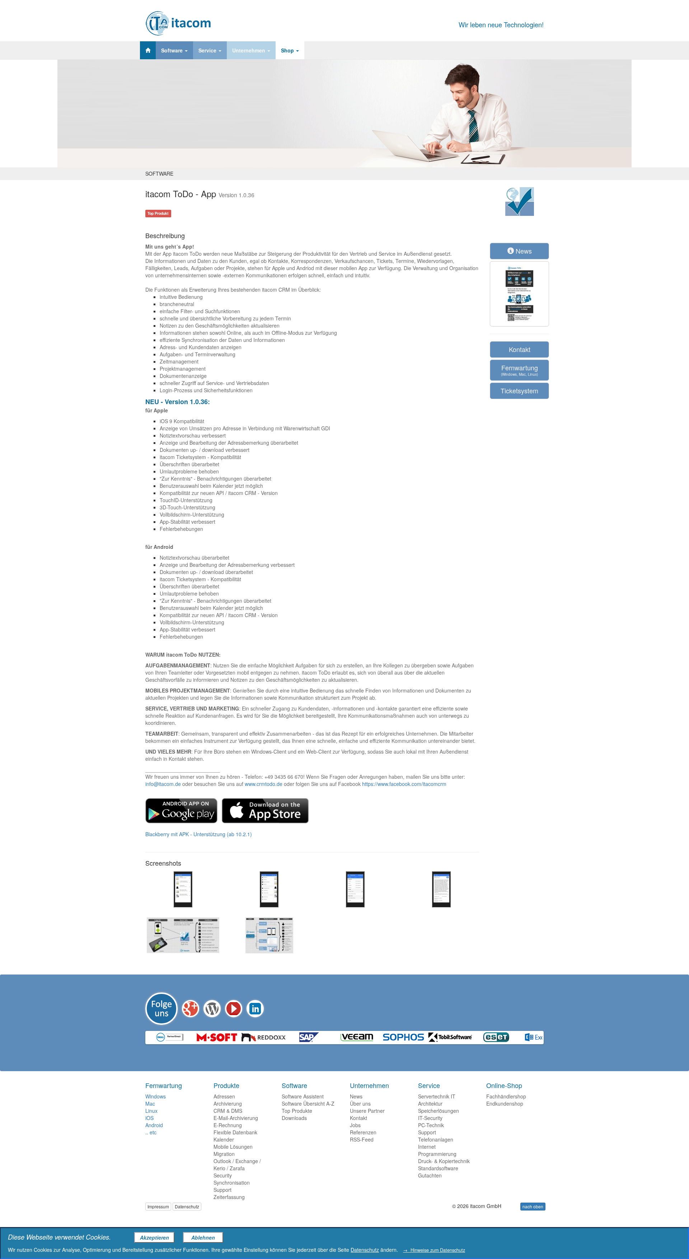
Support (222, 1189)
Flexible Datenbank (235, 1132)
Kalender (224, 1139)
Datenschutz (187, 1206)
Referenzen (363, 1132)
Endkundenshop (504, 1103)
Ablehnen (203, 1237)
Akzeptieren (154, 1237)
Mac (150, 1103)
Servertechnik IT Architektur (436, 1100)
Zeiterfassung (229, 1196)
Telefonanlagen (435, 1139)
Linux (151, 1110)
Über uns (360, 1103)
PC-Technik (431, 1125)
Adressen (224, 1096)
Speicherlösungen (438, 1110)
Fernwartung (519, 370)
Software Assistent (303, 1096)
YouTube (233, 1008)
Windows (155, 1096)
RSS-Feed (362, 1139)
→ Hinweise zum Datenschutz (434, 1250)
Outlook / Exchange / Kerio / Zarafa (237, 1164)
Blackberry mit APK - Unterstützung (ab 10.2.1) (198, 834)
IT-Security (430, 1117)
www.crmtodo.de (263, 783)
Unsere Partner (367, 1110)
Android (154, 1125)
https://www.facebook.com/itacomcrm (404, 783)
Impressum (158, 1206)
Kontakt (519, 349)
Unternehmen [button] (249, 50)
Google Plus (190, 1008)
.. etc (150, 1132)
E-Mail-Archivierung (236, 1117)
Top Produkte (297, 1110)
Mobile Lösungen (233, 1146)
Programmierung (437, 1153)
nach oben (532, 1206)
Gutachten (430, 1175)
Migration (224, 1153)
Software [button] (172, 50)
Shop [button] (288, 50)
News (523, 250)
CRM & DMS (228, 1110)
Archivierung (228, 1103)
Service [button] (208, 50)
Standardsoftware (438, 1168)
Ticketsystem (519, 390)
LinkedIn (255, 1008)
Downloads (294, 1117)
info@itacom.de (163, 783)
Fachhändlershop (506, 1096)
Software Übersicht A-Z (308, 1103)
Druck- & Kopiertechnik (444, 1161)
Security (223, 1175)
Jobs (355, 1125)
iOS (149, 1117)
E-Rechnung (228, 1125)
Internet (427, 1146)
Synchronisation (232, 1182)
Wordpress (212, 1008)
